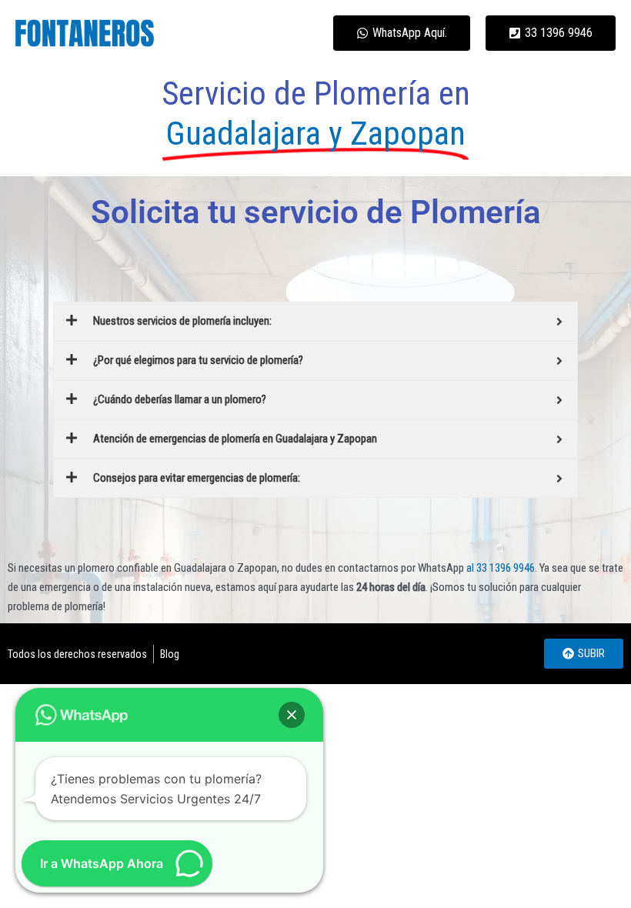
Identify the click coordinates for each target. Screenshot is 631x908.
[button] (292, 715)
